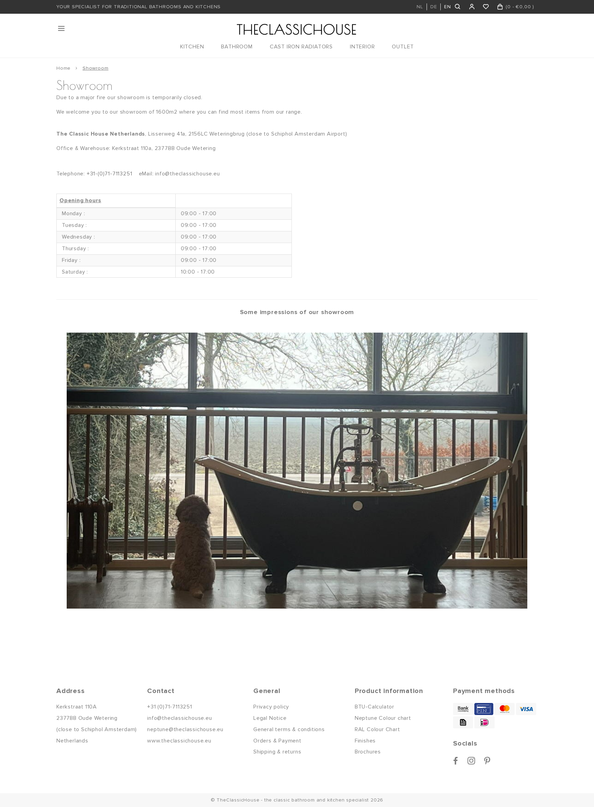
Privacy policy (271, 706)
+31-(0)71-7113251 (109, 173)
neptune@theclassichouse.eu (185, 729)
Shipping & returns (277, 751)
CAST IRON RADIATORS (301, 46)
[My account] (472, 7)
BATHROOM (236, 46)
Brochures (368, 751)
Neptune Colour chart (383, 718)
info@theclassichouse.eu (179, 718)
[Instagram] (471, 761)
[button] (101, 471)
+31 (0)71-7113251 (169, 706)
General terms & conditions (289, 729)
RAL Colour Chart (377, 729)
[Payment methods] (463, 709)
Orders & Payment (277, 740)
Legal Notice (270, 718)
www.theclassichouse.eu (179, 740)
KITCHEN (192, 46)
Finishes (365, 740)
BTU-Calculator (374, 706)
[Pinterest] (487, 761)
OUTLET (403, 46)
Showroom (95, 68)
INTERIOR (362, 46)
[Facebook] (455, 761)
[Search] (458, 7)
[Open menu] (62, 28)
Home (63, 68)
